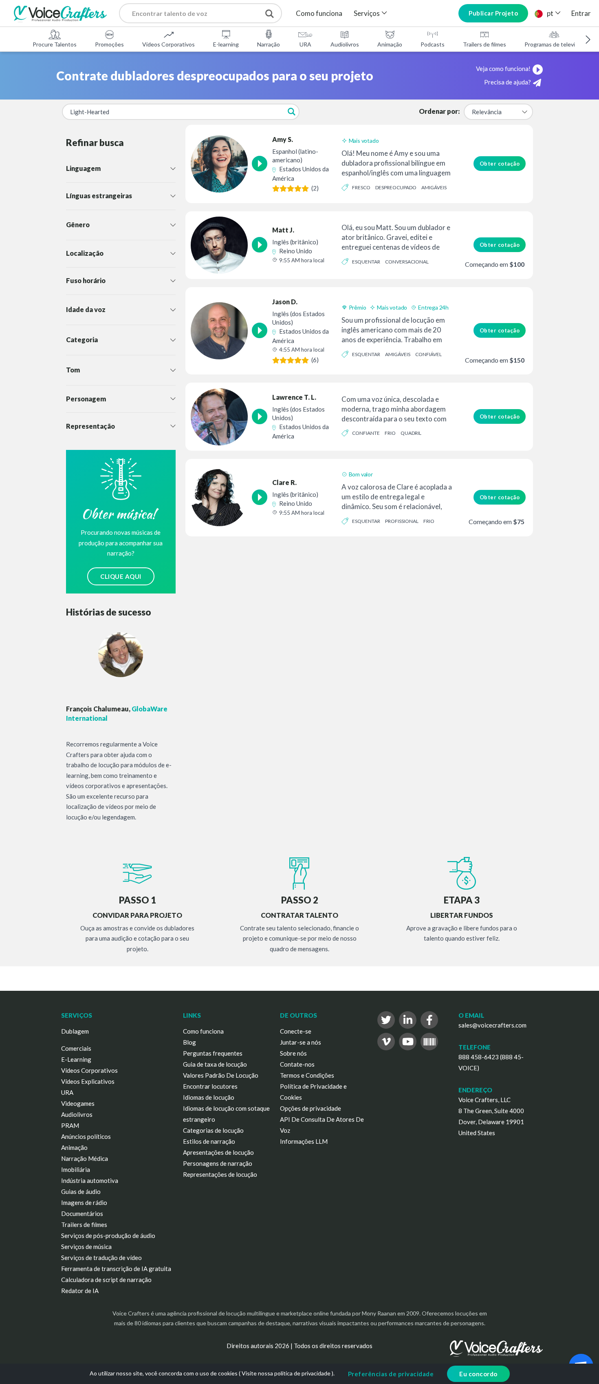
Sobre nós (293, 1053)
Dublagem (75, 1031)
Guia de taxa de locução (215, 1064)
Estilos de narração (209, 1141)
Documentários (82, 1213)
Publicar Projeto (493, 13)
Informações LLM (304, 1141)
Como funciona (319, 13)
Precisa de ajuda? (507, 82)
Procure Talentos (55, 44)
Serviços (367, 13)
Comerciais (76, 1048)
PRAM (70, 1125)
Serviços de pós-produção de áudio (108, 1235)
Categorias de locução (213, 1130)
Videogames (78, 1103)
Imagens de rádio (84, 1202)
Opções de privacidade (310, 1108)
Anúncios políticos (86, 1136)
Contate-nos (297, 1064)
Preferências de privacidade (391, 1373)
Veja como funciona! (503, 68)
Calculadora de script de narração (106, 1279)
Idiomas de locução (208, 1097)
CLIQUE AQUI (120, 576)
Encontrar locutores (210, 1086)
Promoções (109, 44)
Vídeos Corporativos (168, 44)
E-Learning (76, 1059)
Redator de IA (80, 1290)
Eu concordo (478, 1373)
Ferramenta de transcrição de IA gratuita (116, 1268)
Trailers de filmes (484, 44)
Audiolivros (344, 44)
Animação (389, 44)
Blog (189, 1042)
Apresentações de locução (218, 1152)
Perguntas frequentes (212, 1053)
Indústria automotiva (89, 1180)
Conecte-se (295, 1031)
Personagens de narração (217, 1163)
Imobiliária (75, 1169)
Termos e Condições (307, 1075)
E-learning (226, 44)
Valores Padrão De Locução (220, 1075)
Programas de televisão (554, 44)
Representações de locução (220, 1174)
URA (305, 44)
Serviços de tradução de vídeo (101, 1257)
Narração (268, 44)
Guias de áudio (81, 1191)
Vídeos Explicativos (88, 1081)
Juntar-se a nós (300, 1042)
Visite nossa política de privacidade (286, 1373)
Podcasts (433, 44)
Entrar (581, 13)
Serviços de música (86, 1246)
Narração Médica (84, 1158)
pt (550, 13)
